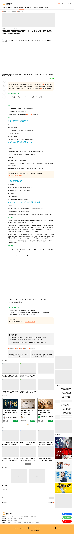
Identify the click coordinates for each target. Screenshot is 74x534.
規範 (3, 497)
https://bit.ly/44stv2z (30, 321)
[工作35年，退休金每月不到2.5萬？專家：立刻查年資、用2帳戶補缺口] (57, 397)
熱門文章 (57, 385)
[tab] (27, 424)
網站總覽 (58, 528)
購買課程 (59, 3)
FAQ (20, 528)
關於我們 (53, 528)
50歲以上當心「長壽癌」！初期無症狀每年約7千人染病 (10, 392)
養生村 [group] (4, 11)
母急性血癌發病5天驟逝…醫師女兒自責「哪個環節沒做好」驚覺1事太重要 (28, 375)
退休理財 (5, 7)
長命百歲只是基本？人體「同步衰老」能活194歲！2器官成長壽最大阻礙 (10, 459)
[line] (65, 4)
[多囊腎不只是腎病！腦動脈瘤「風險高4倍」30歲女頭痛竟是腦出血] (46, 451)
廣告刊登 (15, 518)
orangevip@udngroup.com (13, 516)
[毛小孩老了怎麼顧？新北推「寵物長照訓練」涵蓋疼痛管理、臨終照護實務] (57, 409)
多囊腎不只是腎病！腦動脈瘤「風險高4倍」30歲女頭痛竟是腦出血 (45, 459)
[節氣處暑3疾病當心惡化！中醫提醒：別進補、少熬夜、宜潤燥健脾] (28, 451)
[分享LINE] (3, 85)
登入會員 (15, 522)
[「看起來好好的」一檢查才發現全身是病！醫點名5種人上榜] (28, 384)
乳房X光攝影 (11, 348)
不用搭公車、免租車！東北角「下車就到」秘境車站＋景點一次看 (66, 393)
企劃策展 (46, 7)
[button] (71, 4)
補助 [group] (19, 11)
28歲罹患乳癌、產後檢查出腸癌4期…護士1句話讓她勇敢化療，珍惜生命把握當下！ (30, 312)
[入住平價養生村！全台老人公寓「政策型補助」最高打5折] (57, 413)
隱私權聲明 (39, 528)
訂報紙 (49, 528)
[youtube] (67, 4)
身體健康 (26, 348)
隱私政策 (37, 522)
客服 (22, 528)
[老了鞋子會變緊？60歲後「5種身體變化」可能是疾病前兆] (10, 435)
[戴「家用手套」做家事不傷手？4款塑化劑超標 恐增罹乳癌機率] (10, 368)
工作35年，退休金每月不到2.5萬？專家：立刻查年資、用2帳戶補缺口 (66, 397)
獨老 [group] (22, 11)
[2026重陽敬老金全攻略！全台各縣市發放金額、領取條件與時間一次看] (57, 389)
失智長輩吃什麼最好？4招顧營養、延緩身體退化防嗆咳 (27, 443)
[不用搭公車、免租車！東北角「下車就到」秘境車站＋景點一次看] (57, 393)
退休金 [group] (9, 11)
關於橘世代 (10, 518)
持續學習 (10, 7)
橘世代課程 (10, 520)
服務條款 (31, 528)
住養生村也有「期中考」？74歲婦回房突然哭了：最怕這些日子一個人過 (66, 405)
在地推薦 (16, 7)
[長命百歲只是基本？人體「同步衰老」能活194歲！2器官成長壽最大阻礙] (10, 451)
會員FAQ (15, 520)
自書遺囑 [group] (14, 11)
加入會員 (9, 522)
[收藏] (3, 92)
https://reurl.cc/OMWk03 (15, 175)
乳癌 (17, 348)
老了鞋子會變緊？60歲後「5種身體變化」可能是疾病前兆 (10, 443)
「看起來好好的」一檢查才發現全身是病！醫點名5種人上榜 (28, 392)
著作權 (35, 528)
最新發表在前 (50, 502)
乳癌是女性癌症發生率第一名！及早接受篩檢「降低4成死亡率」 (25, 314)
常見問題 (26, 522)
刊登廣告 (16, 528)
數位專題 (41, 7)
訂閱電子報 (20, 522)
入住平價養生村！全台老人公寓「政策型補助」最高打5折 (66, 413)
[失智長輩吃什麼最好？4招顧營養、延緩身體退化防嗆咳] (28, 435)
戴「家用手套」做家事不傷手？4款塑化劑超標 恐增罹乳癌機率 (10, 375)
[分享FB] (3, 81)
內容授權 (20, 518)
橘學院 (36, 7)
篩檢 (21, 348)
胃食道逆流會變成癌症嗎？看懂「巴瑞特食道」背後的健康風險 (45, 443)
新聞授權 (26, 528)
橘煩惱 (31, 7)
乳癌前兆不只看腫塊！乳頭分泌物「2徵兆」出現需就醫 (23, 310)
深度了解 (15, 420)
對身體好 (16, 28)
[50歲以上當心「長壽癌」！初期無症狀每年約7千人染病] (10, 384)
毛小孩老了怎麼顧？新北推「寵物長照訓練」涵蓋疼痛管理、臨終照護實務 (66, 409)
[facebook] (63, 4)
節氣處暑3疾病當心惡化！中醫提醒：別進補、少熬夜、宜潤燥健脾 (28, 459)
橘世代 (3, 28)
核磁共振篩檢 (32, 348)
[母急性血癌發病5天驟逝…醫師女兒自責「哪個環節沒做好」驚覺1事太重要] (28, 368)
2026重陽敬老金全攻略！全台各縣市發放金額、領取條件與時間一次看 (66, 389)
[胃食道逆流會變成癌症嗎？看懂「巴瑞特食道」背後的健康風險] (46, 435)
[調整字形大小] (3, 96)
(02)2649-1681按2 (24, 516)
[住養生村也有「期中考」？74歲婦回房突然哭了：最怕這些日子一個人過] (57, 405)
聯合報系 (44, 528)
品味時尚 (27, 7)
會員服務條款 (31, 522)
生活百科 (21, 7)
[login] (69, 4)
